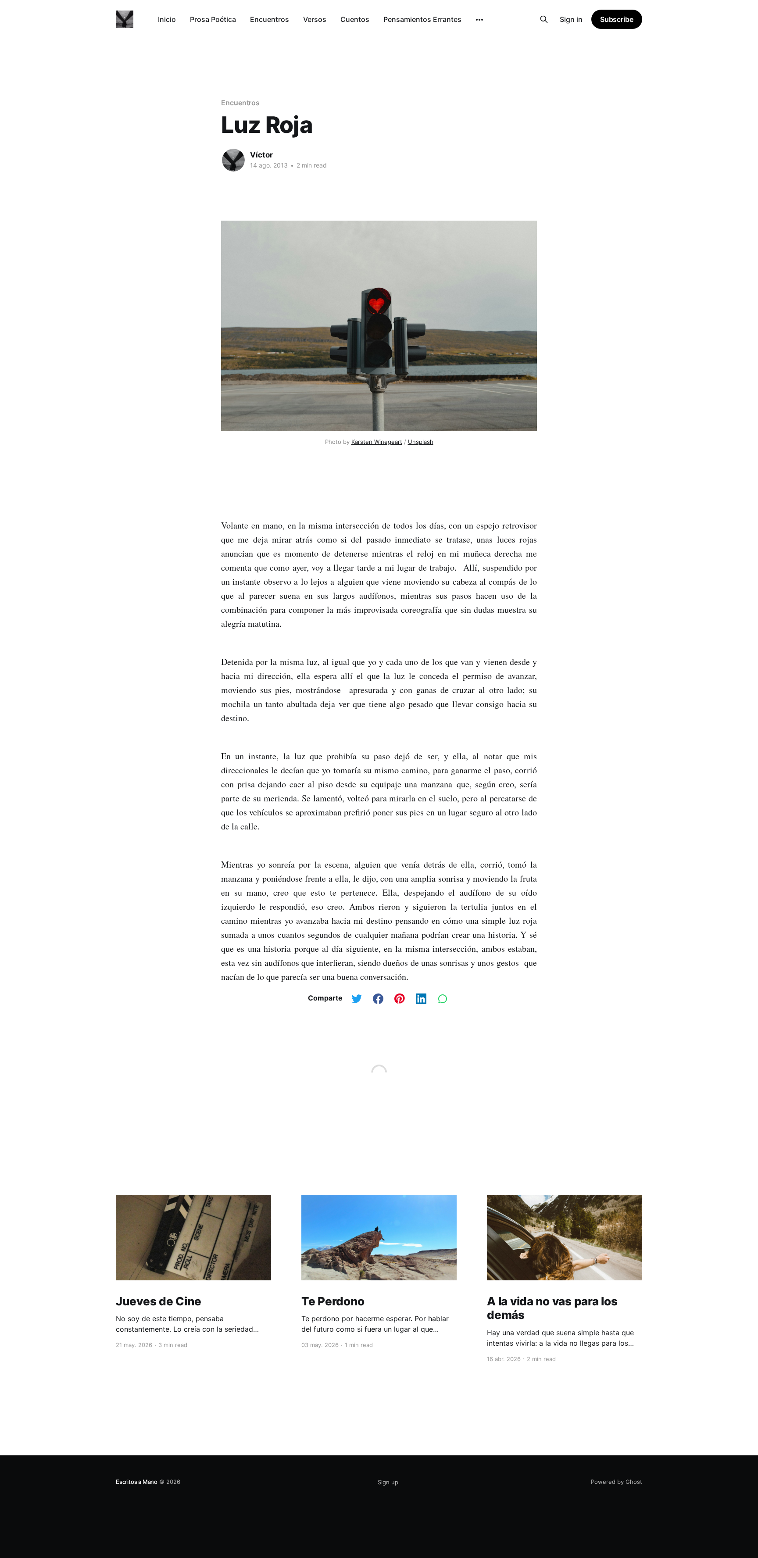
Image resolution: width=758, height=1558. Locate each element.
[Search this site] (544, 19)
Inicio (167, 19)
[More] (479, 19)
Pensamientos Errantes (422, 19)
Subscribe (616, 19)
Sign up (388, 1482)
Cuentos (354, 19)
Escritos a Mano (136, 1481)
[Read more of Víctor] (233, 160)
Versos (314, 19)
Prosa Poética (213, 19)
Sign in (571, 19)
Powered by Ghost (616, 1481)
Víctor (261, 154)
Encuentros (269, 19)
